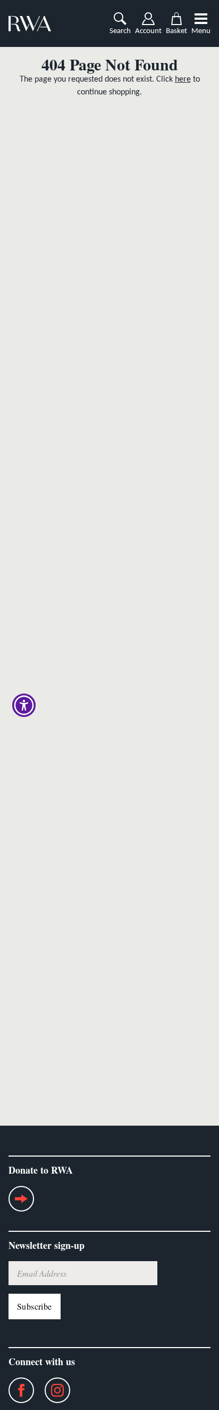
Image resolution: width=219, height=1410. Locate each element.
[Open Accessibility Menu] (24, 705)
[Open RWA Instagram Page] (52, 1390)
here (183, 79)
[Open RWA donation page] (21, 1203)
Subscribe (34, 1306)
